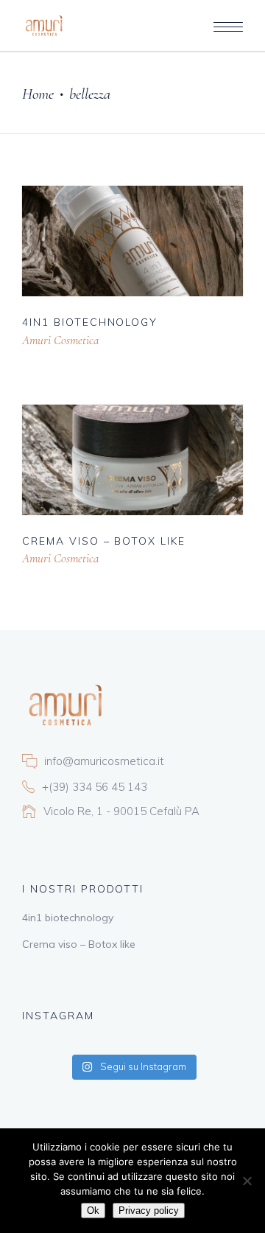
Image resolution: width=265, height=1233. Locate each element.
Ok (93, 1210)
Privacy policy (149, 1210)
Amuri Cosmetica (60, 340)
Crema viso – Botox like (78, 944)
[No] (246, 1180)
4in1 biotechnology (67, 917)
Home (38, 94)
